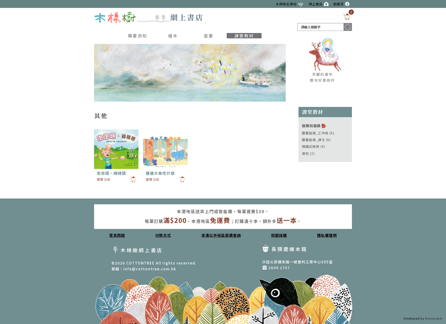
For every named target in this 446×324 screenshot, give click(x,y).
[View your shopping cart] (346, 16)
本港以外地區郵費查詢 (221, 235)
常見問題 (117, 235)
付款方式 (163, 235)
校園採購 (279, 235)
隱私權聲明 (327, 235)
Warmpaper (434, 318)
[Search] (348, 27)
